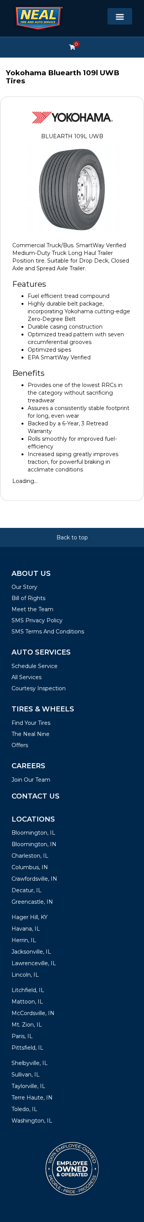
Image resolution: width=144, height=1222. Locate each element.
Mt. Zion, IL (27, 1024)
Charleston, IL (30, 855)
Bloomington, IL (33, 832)
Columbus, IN (30, 867)
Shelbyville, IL (30, 1063)
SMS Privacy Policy (37, 620)
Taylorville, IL (28, 1086)
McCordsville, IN (33, 1013)
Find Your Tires (31, 722)
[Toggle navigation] (120, 16)
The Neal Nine (31, 734)
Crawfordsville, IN (34, 878)
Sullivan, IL (26, 1074)
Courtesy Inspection (39, 688)
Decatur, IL (26, 890)
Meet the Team (32, 609)
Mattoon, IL (27, 1001)
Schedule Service (35, 666)
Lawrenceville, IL (34, 963)
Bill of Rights (28, 598)
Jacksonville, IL (31, 951)
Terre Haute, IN (32, 1097)
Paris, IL (22, 1036)
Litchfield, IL (28, 990)
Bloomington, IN (34, 844)
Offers (20, 745)
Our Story (24, 587)
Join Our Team (31, 779)
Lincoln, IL (25, 974)
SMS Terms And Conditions (48, 631)
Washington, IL (32, 1120)
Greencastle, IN (32, 901)
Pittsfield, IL (27, 1047)
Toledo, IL (24, 1109)
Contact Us (36, 796)
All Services (26, 677)
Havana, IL (26, 928)
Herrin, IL (24, 940)
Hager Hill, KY (30, 917)
